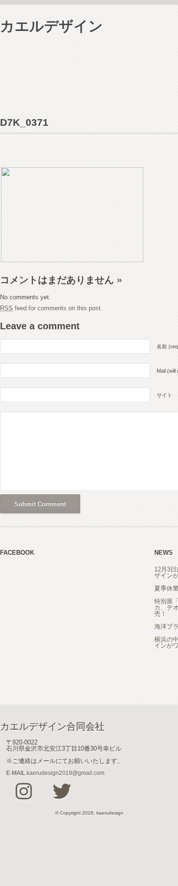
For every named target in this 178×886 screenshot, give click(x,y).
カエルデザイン (51, 26)
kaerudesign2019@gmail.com (65, 773)
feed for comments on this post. (51, 308)
